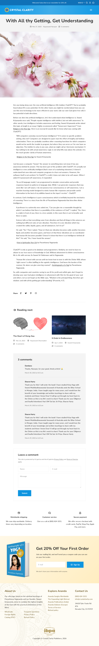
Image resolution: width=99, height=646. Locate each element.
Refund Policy (29, 617)
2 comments (20, 344)
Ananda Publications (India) (58, 602)
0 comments (59, 346)
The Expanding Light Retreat (59, 599)
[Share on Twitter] (26, 293)
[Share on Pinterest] (31, 293)
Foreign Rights (10, 614)
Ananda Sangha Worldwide (58, 596)
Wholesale (9, 612)
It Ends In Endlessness (62, 338)
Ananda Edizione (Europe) (58, 605)
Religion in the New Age (21, 129)
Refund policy (53, 610)
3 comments (65, 26)
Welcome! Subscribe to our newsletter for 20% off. (49, 3)
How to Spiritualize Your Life (27, 242)
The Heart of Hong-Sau (24, 336)
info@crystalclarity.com (84, 599)
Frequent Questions (31, 612)
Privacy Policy (59, 459)
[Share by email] (36, 293)
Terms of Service (72, 459)
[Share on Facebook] (21, 293)
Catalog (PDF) (10, 617)
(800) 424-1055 (81, 596)
